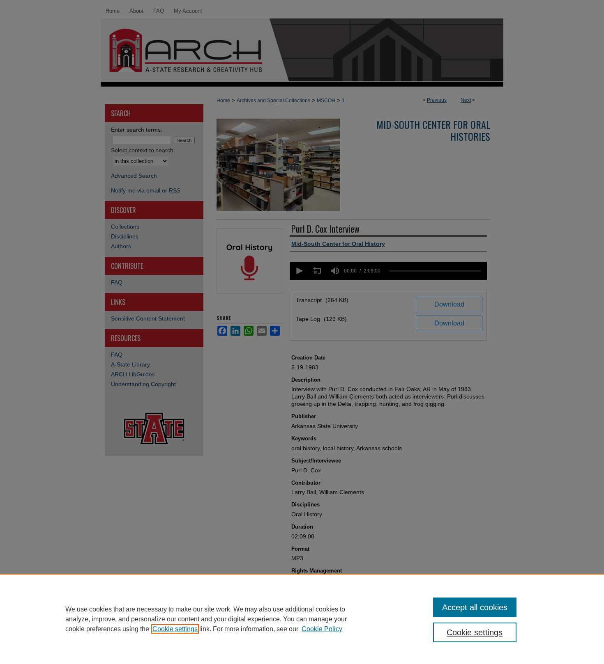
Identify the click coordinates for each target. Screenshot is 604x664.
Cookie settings (175, 628)
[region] (302, 619)
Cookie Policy (322, 628)
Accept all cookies (474, 607)
